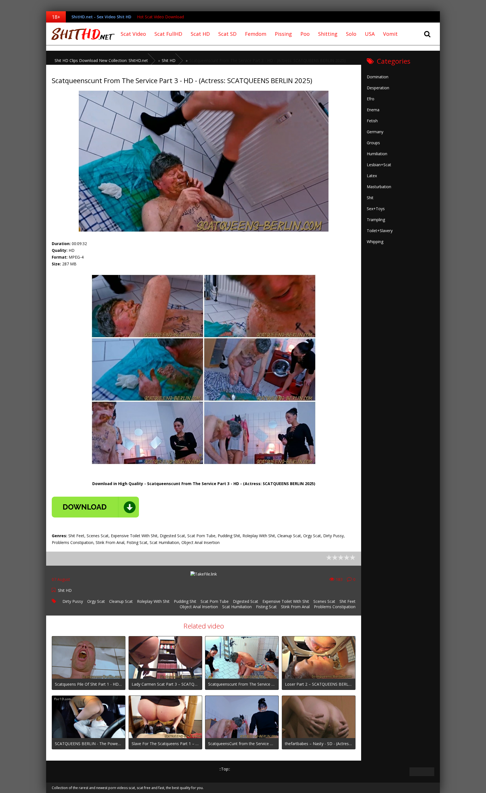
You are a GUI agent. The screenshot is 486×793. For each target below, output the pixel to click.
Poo (305, 33)
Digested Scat (245, 601)
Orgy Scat (96, 601)
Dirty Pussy (72, 601)
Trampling (376, 219)
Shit (370, 197)
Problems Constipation (335, 606)
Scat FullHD (168, 33)
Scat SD (227, 33)
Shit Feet (347, 601)
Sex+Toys (376, 208)
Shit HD (65, 590)
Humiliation (377, 153)
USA (370, 33)
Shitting (328, 33)
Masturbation (379, 186)
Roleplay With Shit (153, 601)
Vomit (390, 33)
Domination (377, 76)
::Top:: (224, 769)
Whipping (375, 241)
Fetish (372, 120)
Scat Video (133, 33)
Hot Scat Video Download (160, 16)
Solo (351, 33)
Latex (372, 175)
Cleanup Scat (121, 601)
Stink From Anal (295, 606)
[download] (95, 507)
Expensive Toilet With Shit (285, 601)
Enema (373, 109)
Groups (373, 142)
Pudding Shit (185, 601)
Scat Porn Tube (215, 601)
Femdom (255, 33)
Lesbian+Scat (379, 164)
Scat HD (200, 33)
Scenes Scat (324, 601)
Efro (370, 98)
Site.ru (81, 34)
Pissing (283, 33)
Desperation (378, 87)
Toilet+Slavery (380, 230)
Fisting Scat (266, 606)
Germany (375, 131)
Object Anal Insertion (199, 606)
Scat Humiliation (237, 606)
